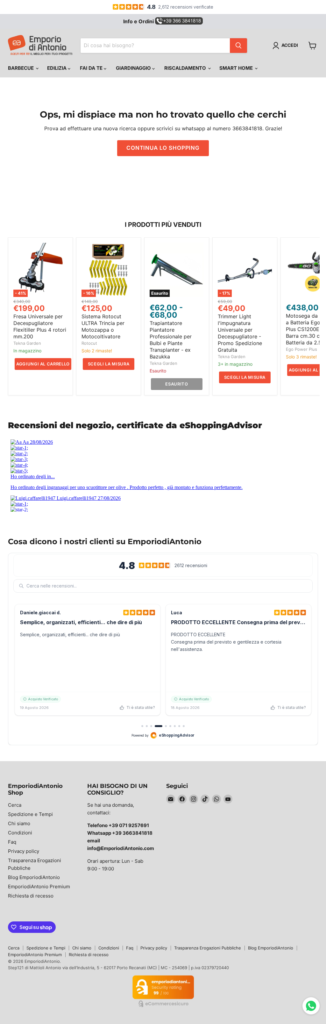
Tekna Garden (27, 343)
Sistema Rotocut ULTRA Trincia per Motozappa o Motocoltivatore (103, 326)
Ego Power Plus (301, 349)
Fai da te (92, 68)
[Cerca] (238, 45)
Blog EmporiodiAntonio (34, 877)
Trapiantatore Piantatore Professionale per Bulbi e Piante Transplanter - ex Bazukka (171, 340)
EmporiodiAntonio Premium (39, 886)
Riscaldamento (185, 68)
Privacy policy (23, 851)
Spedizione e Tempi (30, 814)
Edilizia (57, 68)
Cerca (14, 805)
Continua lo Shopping (163, 148)
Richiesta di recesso (30, 896)
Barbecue (21, 68)
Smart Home (236, 68)
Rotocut (89, 343)
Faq (12, 842)
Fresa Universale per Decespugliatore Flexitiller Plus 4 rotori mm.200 (39, 326)
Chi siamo (19, 823)
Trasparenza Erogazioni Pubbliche (207, 947)
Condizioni (20, 833)
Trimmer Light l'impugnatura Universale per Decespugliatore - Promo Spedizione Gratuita (240, 333)
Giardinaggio (134, 68)
